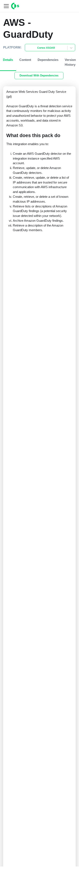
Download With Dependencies (39, 75)
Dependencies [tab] (48, 60)
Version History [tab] (70, 62)
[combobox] (27, 48)
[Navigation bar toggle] (6, 6)
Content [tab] (25, 60)
